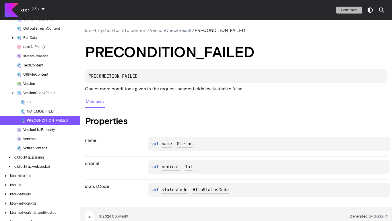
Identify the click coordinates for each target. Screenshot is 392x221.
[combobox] (39, 9)
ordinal (171, 167)
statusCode (174, 190)
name (167, 144)
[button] (381, 10)
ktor (24, 10)
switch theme (370, 10)
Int (189, 167)
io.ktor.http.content (127, 30)
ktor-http (94, 30)
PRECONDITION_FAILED (112, 76)
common (349, 10)
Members (95, 101)
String (185, 144)
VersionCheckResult (171, 30)
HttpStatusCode (211, 190)
